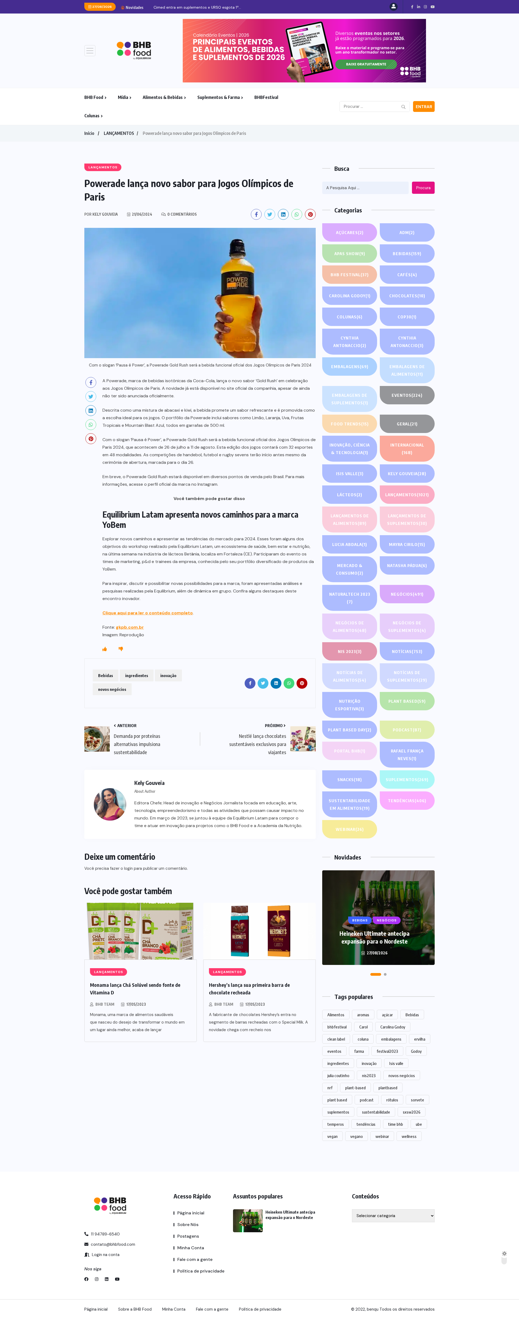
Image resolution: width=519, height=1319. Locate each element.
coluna (363, 1039)
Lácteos (349, 494)
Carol (363, 1026)
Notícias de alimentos (349, 676)
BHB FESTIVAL (350, 274)
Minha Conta (190, 1248)
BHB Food (93, 97)
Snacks (349, 779)
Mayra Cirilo (407, 544)
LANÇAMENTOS (119, 133)
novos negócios (112, 689)
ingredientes (136, 675)
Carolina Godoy (350, 295)
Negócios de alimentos (350, 626)
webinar (382, 1136)
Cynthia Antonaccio (349, 341)
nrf (329, 1087)
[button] (375, 974)
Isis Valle (350, 473)
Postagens (188, 1236)
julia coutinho (338, 1075)
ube (419, 1124)
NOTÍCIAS (407, 651)
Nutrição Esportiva (349, 705)
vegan (332, 1136)
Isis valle (396, 1063)
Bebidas (105, 675)
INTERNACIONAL (407, 448)
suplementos (338, 1112)
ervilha (419, 1039)
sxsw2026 (411, 1112)
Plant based (407, 701)
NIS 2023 (350, 651)
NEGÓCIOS (407, 594)
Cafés (407, 274)
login (128, 868)
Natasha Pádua (407, 565)
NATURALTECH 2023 (349, 598)
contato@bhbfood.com (112, 1244)
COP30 (407, 316)
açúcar (387, 1014)
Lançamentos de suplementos (407, 519)
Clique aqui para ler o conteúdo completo (147, 613)
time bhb (395, 1124)
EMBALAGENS (349, 366)
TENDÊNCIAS (407, 800)
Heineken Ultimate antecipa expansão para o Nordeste (375, 937)
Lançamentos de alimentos (350, 519)
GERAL (407, 423)
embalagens (391, 1039)
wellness (409, 1136)
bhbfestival (337, 1026)
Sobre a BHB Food (135, 1309)
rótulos (392, 1099)
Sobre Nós (187, 1224)
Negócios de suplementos (407, 626)
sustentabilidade (376, 1112)
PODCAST (407, 729)
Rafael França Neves (407, 754)
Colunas (91, 115)
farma (359, 1051)
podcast (367, 1099)
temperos (335, 1124)
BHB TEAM (104, 1004)
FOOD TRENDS (350, 423)
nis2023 (369, 1075)
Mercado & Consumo (349, 569)
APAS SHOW (349, 253)
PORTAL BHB (349, 750)
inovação (168, 675)
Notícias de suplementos (407, 676)
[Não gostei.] (121, 649)
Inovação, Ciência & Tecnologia (350, 448)
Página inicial (190, 1213)
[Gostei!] (104, 649)
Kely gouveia (407, 473)
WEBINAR (350, 829)
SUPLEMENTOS (407, 779)
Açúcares (350, 232)
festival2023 (387, 1051)
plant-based (355, 1087)
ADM (407, 232)
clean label (336, 1039)
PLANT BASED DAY (349, 729)
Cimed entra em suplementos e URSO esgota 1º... (197, 7)
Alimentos (335, 1014)
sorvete (417, 1099)
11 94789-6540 (105, 1234)
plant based (337, 1099)
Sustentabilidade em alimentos (350, 804)
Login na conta (105, 1254)
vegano (356, 1136)
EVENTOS (407, 395)
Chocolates (407, 295)
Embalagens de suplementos (349, 399)
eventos (334, 1051)
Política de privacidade (200, 1271)
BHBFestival (266, 97)
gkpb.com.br (130, 627)
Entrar (424, 106)
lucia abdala (349, 544)
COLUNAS (349, 316)
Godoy (416, 1051)
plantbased (387, 1087)
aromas (363, 1014)
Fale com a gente (194, 1259)
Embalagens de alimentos (407, 370)
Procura (423, 188)
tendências (366, 1124)
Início (89, 133)
